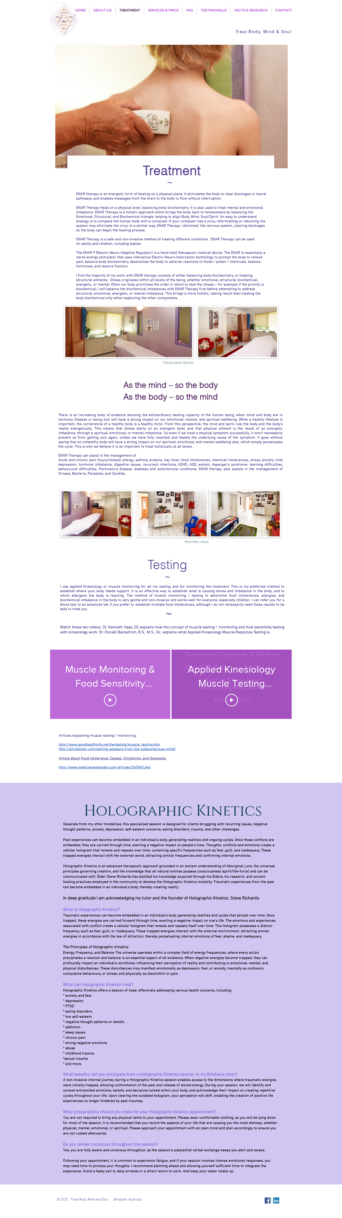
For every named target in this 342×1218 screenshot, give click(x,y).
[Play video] (110, 700)
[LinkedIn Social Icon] (276, 1200)
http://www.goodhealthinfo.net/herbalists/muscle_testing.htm (109, 744)
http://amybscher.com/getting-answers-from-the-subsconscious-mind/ (117, 749)
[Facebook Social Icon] (268, 1200)
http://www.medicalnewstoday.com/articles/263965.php (104, 767)
